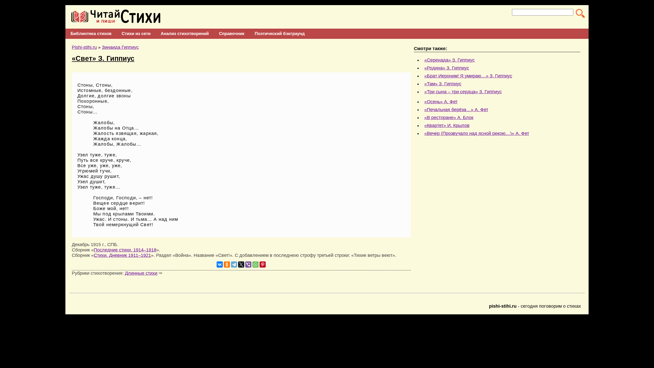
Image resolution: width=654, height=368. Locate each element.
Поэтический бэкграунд (280, 33)
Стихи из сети (136, 33)
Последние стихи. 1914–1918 (125, 249)
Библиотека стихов (91, 33)
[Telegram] (234, 264)
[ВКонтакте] (220, 264)
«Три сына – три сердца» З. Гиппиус (463, 91)
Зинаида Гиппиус (120, 47)
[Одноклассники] (227, 264)
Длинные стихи (141, 273)
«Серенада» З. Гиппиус (449, 60)
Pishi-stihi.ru (84, 47)
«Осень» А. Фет (441, 101)
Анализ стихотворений (185, 33)
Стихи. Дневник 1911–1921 (122, 255)
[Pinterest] (263, 264)
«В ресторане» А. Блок (448, 117)
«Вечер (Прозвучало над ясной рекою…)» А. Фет (476, 133)
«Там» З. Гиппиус (442, 83)
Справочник (231, 33)
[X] (241, 264)
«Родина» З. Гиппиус (446, 68)
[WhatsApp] (255, 264)
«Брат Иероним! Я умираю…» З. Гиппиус (468, 75)
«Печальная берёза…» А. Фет (456, 109)
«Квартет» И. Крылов (447, 125)
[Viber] (248, 264)
